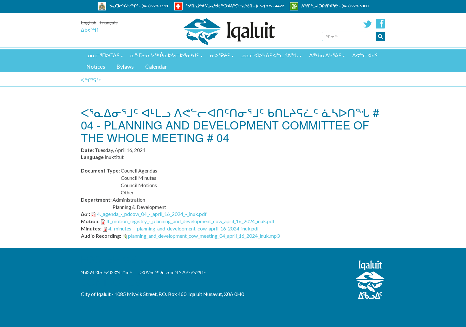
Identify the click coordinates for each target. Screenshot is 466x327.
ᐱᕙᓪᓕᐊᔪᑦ (364, 55)
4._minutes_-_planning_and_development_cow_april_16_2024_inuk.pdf (183, 228)
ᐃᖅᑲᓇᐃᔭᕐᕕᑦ (325, 55)
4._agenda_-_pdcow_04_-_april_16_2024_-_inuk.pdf (152, 214)
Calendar (156, 66)
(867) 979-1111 (154, 5)
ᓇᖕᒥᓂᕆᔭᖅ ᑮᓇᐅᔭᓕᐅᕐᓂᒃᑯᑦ (164, 55)
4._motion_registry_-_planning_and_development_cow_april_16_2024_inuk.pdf (191, 221)
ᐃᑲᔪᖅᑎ (90, 30)
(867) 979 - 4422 (270, 5)
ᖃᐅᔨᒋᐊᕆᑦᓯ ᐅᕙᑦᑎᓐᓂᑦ (106, 272)
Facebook (380, 23)
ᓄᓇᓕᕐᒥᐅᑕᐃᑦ (103, 55)
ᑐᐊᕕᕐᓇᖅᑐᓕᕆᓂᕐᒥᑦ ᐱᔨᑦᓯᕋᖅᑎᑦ (172, 272)
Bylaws (125, 66)
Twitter (367, 23)
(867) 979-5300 (354, 5)
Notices (96, 66)
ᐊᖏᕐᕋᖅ (90, 80)
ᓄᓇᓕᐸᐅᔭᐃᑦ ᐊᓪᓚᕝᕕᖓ (269, 55)
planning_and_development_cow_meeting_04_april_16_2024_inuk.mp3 (204, 236)
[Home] (229, 31)
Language (92, 157)
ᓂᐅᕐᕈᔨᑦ (220, 55)
